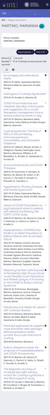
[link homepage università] (31, 5)
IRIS (3, 20)
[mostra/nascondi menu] (47, 4)
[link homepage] (9, 5)
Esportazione (24, 52)
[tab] (7, 69)
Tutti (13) (40, 52)
